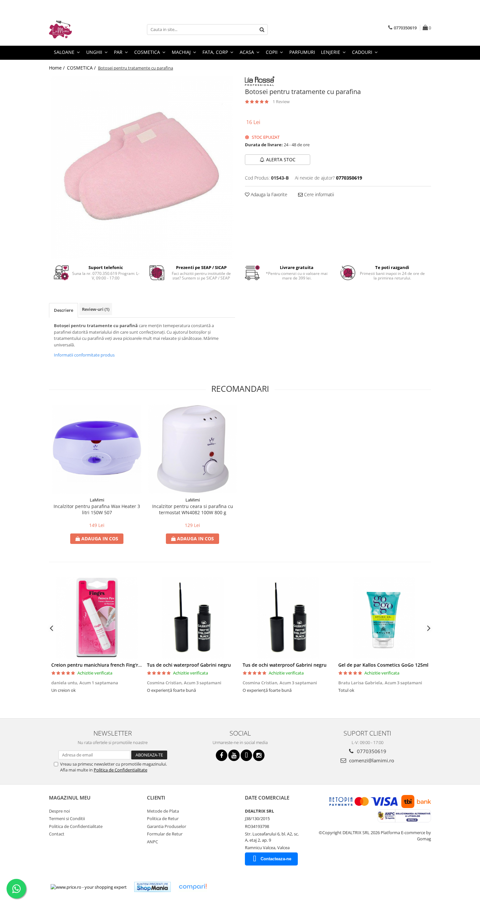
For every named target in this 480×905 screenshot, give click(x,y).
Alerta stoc (281, 159)
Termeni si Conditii (67, 818)
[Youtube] (234, 755)
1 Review (281, 101)
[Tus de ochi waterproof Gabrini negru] (192, 618)
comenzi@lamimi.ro (371, 760)
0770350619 (371, 751)
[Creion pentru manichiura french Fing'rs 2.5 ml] (97, 618)
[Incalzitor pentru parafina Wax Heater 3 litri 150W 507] (96, 449)
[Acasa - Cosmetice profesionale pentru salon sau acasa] (81, 29)
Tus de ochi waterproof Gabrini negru (189, 665)
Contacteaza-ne (276, 858)
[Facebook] (221, 755)
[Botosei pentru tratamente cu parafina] (142, 167)
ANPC (152, 842)
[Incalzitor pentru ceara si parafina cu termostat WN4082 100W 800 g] (192, 449)
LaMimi (97, 500)
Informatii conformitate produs (84, 355)
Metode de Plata (163, 811)
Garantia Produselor (166, 826)
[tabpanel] (142, 167)
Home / (57, 68)
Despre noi (59, 811)
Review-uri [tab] (95, 309)
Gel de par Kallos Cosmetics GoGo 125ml (383, 665)
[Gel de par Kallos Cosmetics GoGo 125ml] (384, 618)
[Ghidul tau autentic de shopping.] (192, 887)
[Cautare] (262, 29)
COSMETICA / (82, 68)
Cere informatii (318, 194)
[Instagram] (258, 755)
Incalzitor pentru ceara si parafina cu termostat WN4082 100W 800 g (192, 509)
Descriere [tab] (63, 310)
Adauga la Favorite (268, 194)
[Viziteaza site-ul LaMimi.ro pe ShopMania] (152, 887)
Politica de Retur (163, 818)
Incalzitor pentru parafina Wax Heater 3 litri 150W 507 (97, 509)
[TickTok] (246, 755)
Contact (56, 834)
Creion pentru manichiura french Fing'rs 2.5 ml (103, 665)
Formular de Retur (165, 834)
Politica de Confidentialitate (120, 770)
